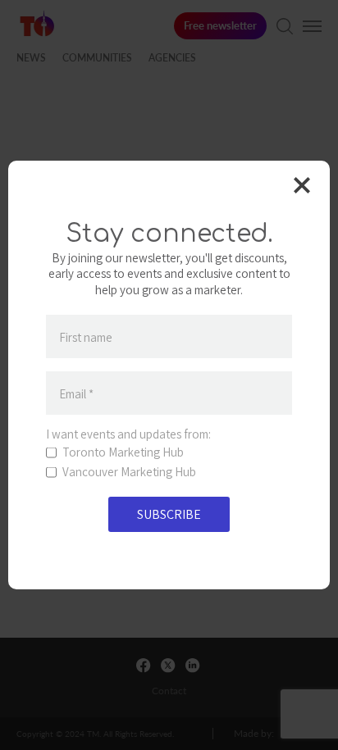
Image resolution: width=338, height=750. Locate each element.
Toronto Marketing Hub (123, 452)
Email (76, 393)
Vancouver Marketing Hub (129, 472)
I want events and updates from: (128, 434)
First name (85, 336)
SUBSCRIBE (169, 514)
